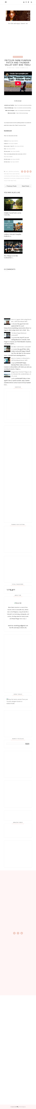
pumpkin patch (20, 178)
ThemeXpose (22, 1106)
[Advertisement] (9, 44)
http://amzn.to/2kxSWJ (15, 161)
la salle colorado (24, 176)
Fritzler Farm (14, 176)
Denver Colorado (18, 56)
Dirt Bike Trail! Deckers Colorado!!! (21, 347)
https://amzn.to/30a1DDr (15, 151)
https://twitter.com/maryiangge (22, 113)
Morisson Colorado (9, 178)
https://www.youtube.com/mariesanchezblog (23, 105)
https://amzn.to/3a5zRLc (8, 156)
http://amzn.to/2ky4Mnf (15, 159)
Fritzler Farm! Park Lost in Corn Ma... (12, 214)
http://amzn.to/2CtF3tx (11, 148)
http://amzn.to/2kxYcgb (19, 146)
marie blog (12, 67)
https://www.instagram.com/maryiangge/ (22, 110)
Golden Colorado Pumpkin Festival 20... (12, 235)
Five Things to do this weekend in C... (11, 257)
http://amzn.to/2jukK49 (13, 143)
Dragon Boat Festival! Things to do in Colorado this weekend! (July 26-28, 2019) (21, 374)
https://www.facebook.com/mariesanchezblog (22, 107)
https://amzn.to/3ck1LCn (13, 140)
